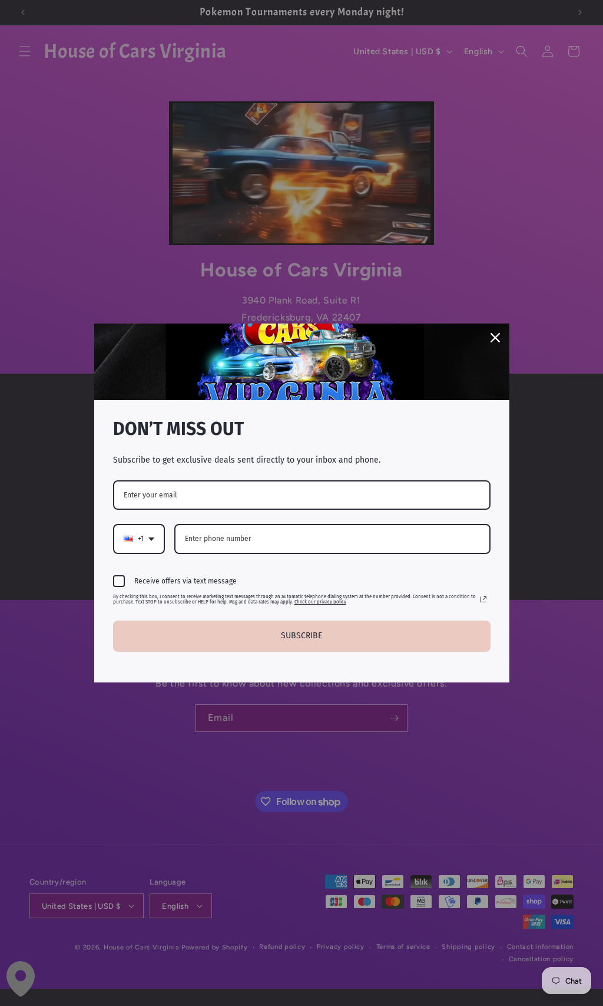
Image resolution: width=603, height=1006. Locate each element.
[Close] (495, 338)
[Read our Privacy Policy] (483, 599)
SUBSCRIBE (301, 636)
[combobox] (139, 538)
